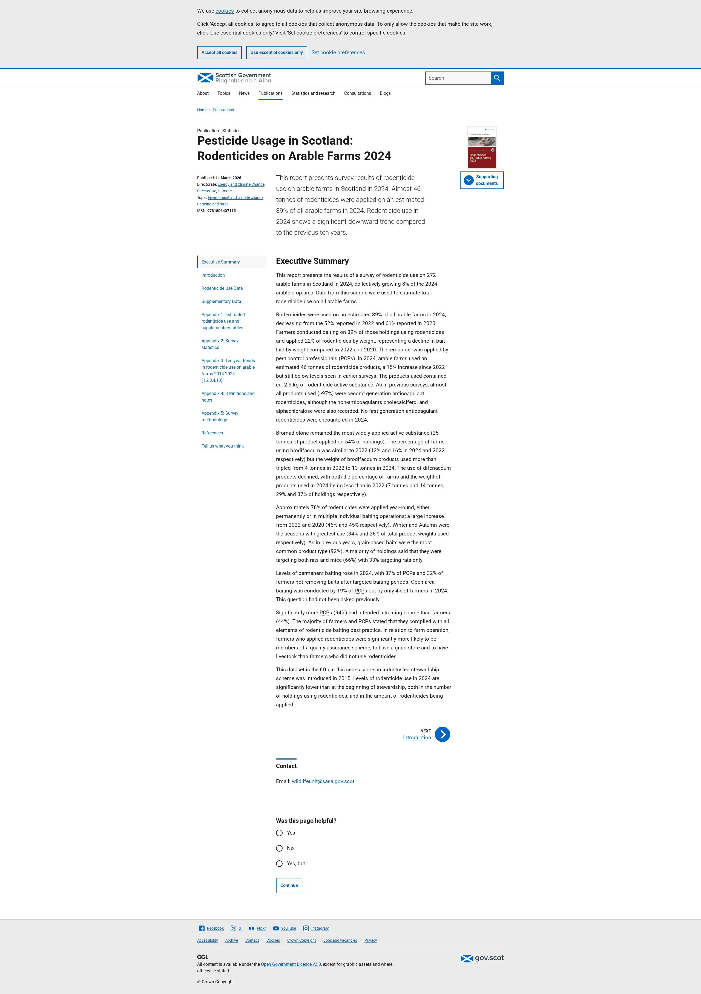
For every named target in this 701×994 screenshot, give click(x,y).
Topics (223, 93)
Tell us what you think (223, 446)
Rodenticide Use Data (222, 288)
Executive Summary (221, 262)
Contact (252, 940)
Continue (289, 885)
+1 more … (226, 191)
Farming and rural (212, 204)
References (212, 433)
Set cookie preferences (338, 52)
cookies (225, 11)
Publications (270, 93)
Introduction (213, 275)
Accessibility (207, 940)
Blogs (385, 93)
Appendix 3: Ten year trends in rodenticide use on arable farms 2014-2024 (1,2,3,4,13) (228, 370)
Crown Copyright (301, 940)
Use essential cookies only (277, 52)
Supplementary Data (221, 301)
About (203, 93)
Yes (291, 833)
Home (202, 110)
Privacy (370, 940)
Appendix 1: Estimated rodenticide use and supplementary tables (223, 321)
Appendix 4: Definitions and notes (228, 397)
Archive (231, 940)
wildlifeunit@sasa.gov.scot (323, 781)
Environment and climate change (235, 197)
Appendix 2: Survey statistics (220, 344)
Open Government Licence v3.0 (291, 964)
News (244, 93)
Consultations (357, 93)
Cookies (273, 940)
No (290, 848)
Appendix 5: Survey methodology (220, 416)
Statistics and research (313, 93)
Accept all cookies (219, 52)
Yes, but (296, 863)
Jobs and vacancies (340, 940)
